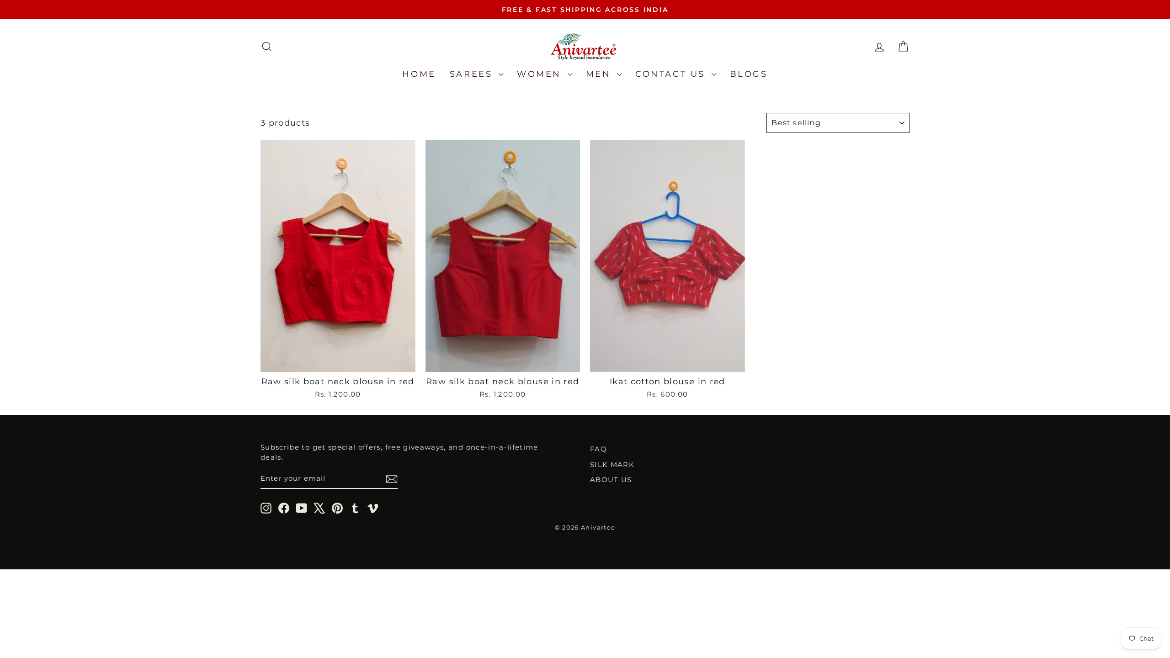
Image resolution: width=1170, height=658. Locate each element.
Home (419, 74)
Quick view (338, 361)
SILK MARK (612, 464)
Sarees (473, 74)
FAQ (598, 449)
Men (600, 74)
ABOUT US (611, 479)
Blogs (749, 74)
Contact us (672, 74)
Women (541, 74)
